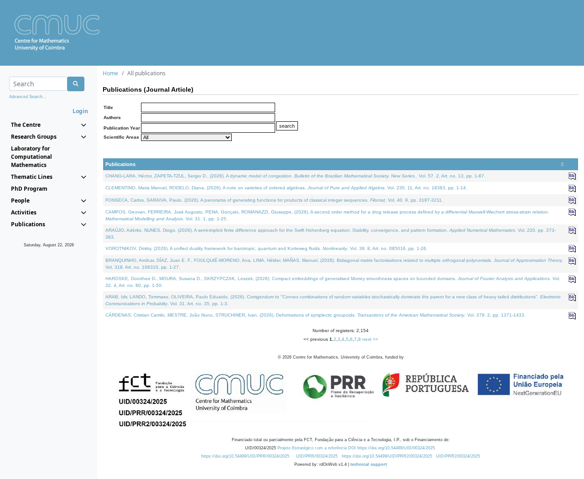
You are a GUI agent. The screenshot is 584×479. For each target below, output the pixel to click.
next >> (370, 339)
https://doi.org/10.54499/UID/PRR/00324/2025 (245, 456)
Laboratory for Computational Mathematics (31, 157)
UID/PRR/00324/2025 (317, 456)
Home (110, 73)
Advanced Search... (28, 96)
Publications (120, 164)
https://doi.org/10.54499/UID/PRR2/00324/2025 (387, 456)
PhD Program (29, 189)
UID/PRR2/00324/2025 (458, 456)
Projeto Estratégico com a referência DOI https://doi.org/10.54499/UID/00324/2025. (356, 448)
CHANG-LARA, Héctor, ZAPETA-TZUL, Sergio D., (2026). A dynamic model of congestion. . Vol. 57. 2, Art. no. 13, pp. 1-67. (295, 175)
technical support (368, 464)
